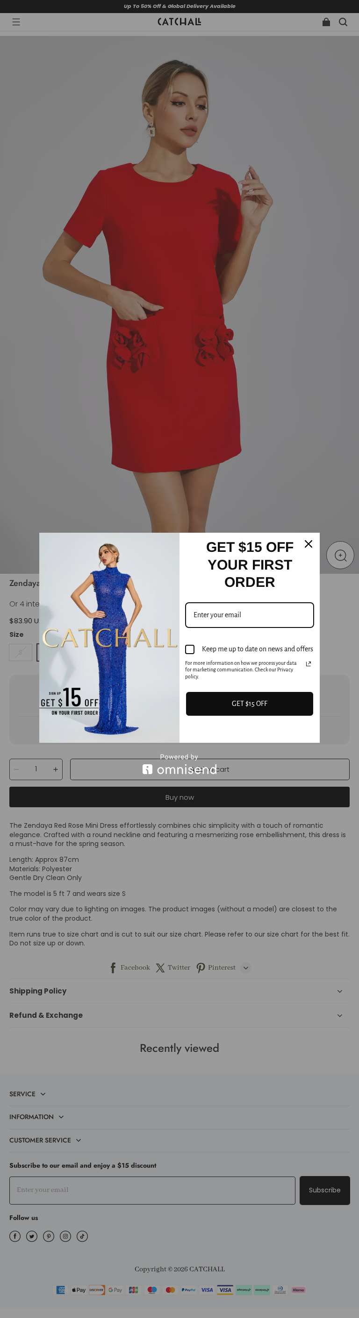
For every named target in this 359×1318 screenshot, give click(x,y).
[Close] (308, 544)
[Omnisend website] (179, 764)
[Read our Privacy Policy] (308, 664)
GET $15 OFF (249, 703)
